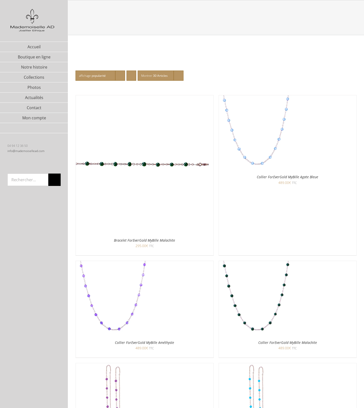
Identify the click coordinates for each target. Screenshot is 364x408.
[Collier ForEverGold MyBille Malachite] (256, 264)
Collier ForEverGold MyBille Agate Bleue (287, 177)
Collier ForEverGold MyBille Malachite (287, 342)
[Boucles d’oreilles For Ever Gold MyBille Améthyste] (113, 366)
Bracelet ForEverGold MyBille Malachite (144, 240)
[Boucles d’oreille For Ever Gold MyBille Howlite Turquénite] (256, 366)
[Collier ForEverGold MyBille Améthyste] (113, 264)
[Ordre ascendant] (131, 76)
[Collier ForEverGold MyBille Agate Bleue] (256, 98)
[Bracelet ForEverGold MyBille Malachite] (144, 98)
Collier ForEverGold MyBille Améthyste (144, 342)
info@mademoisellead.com (26, 151)
